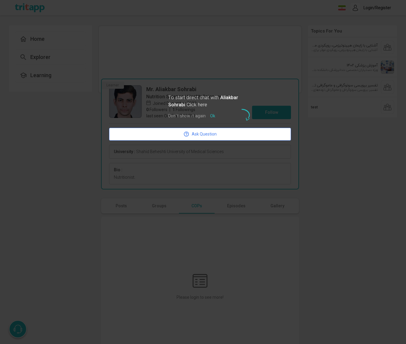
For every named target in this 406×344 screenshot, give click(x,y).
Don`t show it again (187, 116)
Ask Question (204, 134)
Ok (212, 116)
